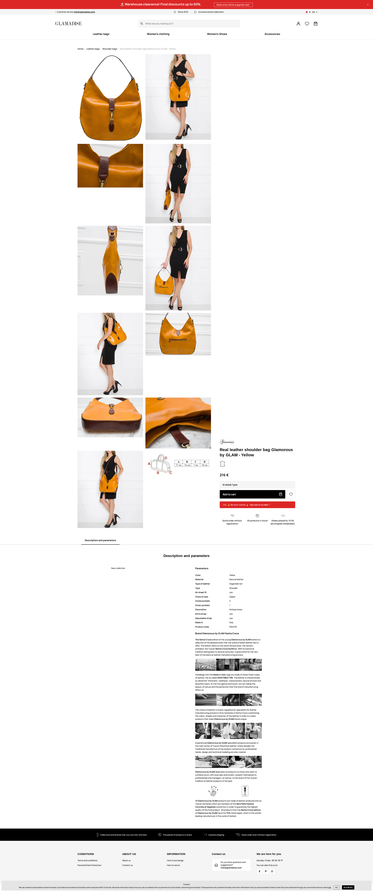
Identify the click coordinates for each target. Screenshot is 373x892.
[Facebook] (259, 871)
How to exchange (175, 860)
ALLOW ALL (348, 887)
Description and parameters (100, 540)
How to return (173, 865)
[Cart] (316, 24)
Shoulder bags (109, 48)
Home (80, 48)
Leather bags (93, 48)
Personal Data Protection (89, 865)
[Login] (298, 24)
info (329, 887)
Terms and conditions (87, 860)
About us (126, 860)
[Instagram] (272, 871)
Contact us (127, 865)
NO (336, 887)
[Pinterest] (266, 871)
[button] (368, 4)
